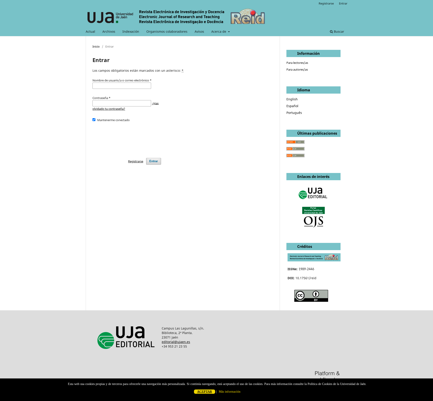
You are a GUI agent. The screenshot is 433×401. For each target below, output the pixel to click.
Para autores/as (297, 69)
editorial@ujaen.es (176, 342)
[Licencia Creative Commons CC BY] (311, 300)
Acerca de (219, 31)
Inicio (96, 46)
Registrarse (326, 3)
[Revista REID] (314, 260)
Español (292, 106)
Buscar (338, 31)
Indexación (130, 31)
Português (294, 113)
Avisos (199, 31)
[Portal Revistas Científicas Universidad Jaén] (313, 226)
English (292, 99)
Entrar (343, 3)
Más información (229, 391)
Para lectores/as (297, 63)
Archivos (108, 31)
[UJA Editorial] (313, 201)
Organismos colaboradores (166, 31)
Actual (90, 31)
